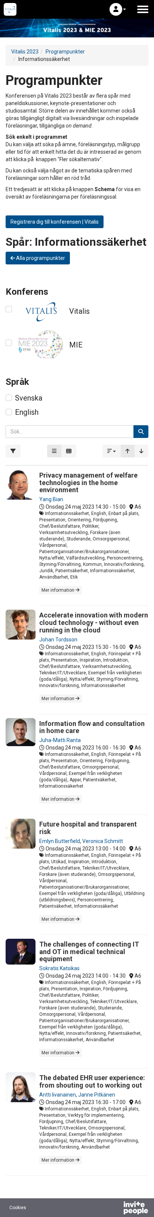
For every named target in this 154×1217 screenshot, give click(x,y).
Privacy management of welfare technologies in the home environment (88, 482)
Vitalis (79, 311)
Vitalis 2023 (24, 52)
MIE (76, 344)
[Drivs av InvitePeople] (116, 1208)
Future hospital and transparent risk (88, 828)
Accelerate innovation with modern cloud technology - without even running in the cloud (93, 622)
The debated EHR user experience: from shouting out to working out (92, 1081)
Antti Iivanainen (57, 1095)
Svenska (28, 397)
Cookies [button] (17, 1207)
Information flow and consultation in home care (92, 727)
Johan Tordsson (58, 640)
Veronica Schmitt (102, 841)
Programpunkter (65, 52)
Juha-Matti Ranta (60, 740)
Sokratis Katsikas (59, 968)
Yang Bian (51, 499)
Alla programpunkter (40, 258)
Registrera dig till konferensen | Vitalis (54, 222)
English (26, 412)
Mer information (58, 590)
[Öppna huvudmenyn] (143, 9)
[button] (118, 9)
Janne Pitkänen (96, 1095)
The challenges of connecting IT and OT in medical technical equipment (89, 951)
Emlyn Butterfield (59, 841)
